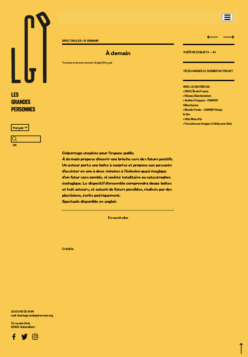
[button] (227, 17)
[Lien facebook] (14, 336)
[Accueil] (31, 61)
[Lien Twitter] (24, 336)
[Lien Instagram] (35, 336)
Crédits (67, 248)
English (98, 62)
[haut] (241, 347)
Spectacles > (72, 40)
